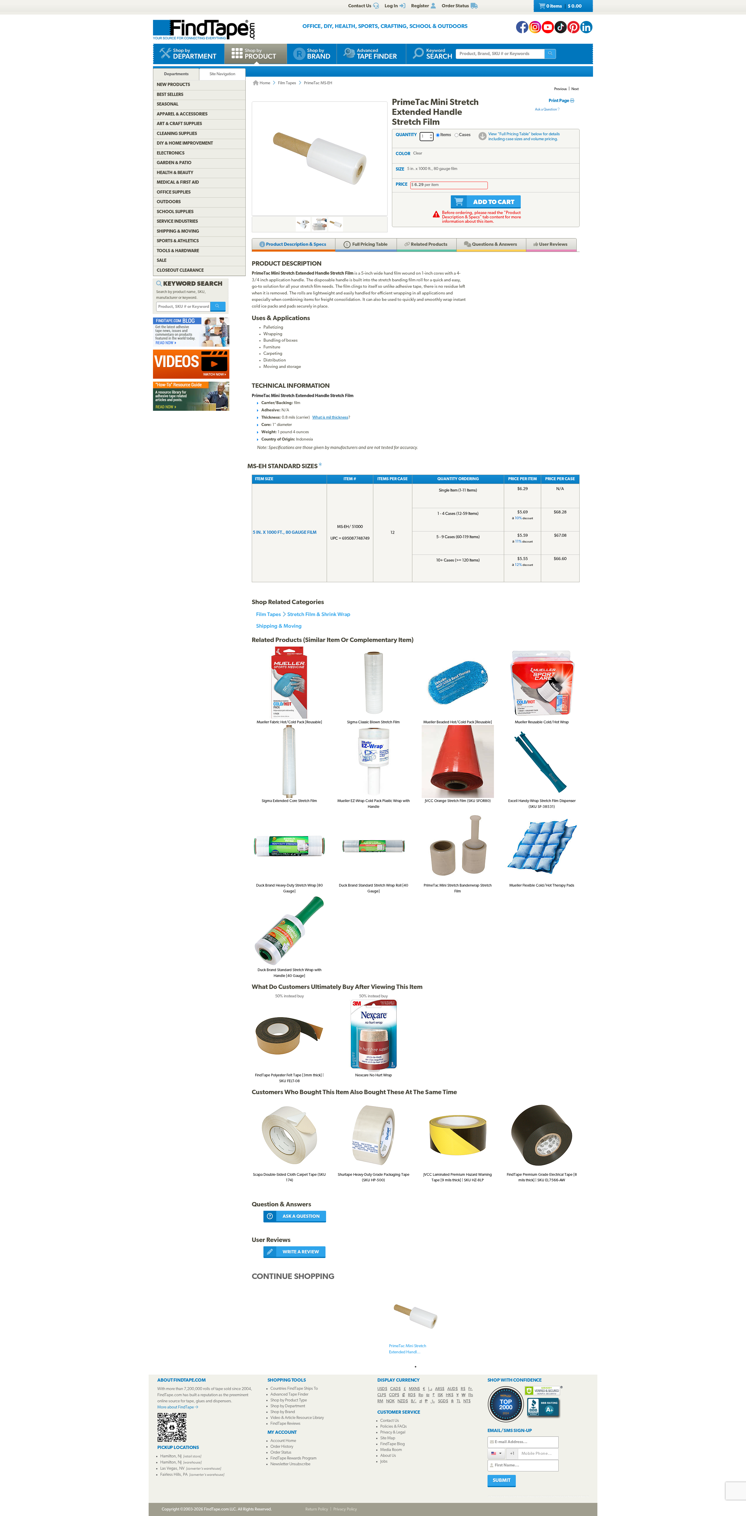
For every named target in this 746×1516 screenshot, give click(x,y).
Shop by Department (287, 1406)
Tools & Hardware (178, 251)
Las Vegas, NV (172, 1468)
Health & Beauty (175, 173)
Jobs (384, 1461)
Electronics (170, 153)
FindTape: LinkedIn (586, 27)
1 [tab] (415, 1367)
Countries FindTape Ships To (294, 1389)
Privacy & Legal (392, 1432)
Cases (465, 135)
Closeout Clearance (180, 271)
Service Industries (177, 222)
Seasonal (167, 104)
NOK (390, 1401)
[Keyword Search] (218, 307)
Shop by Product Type (288, 1400)
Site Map (387, 1438)
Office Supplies (174, 192)
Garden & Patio (174, 163)
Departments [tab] (176, 74)
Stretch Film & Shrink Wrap (318, 614)
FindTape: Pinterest (573, 27)
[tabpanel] (415, 1326)
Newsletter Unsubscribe (290, 1464)
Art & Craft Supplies (179, 124)
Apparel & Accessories (182, 114)
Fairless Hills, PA (174, 1475)
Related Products (428, 244)
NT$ (467, 1401)
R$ (463, 1389)
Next (575, 89)
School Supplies (175, 212)
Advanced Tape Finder (289, 1394)
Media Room (391, 1450)
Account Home (283, 1441)
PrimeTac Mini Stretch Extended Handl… (407, 1349)
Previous (560, 89)
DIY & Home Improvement (185, 143)
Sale (161, 261)
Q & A (494, 244)
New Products (173, 85)
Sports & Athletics (178, 241)
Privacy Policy (345, 1509)
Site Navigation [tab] (222, 74)
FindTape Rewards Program (293, 1458)
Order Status (280, 1452)
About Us (388, 1456)
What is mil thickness (330, 417)
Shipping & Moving (279, 626)
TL (458, 1401)
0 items (564, 6)
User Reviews (552, 244)
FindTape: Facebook (522, 27)
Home (264, 83)
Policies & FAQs (393, 1426)
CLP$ (381, 1395)
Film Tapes (287, 83)
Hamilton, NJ (171, 1456)
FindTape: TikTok (561, 27)
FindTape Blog (392, 1444)
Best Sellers (170, 95)
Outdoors (169, 202)
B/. (413, 1401)
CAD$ (395, 1389)
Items (445, 135)
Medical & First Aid (178, 182)
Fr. (470, 1389)
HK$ (449, 1395)
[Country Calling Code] (496, 1453)
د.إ (430, 1389)
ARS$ (439, 1389)
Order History (281, 1447)
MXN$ (414, 1389)
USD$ (382, 1389)
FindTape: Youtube (548, 27)
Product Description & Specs (295, 244)
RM (380, 1401)
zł (420, 1401)
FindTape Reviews (285, 1424)
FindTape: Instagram (535, 27)
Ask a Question (546, 109)
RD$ (412, 1395)
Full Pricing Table (369, 244)
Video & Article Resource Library (297, 1418)
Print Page (559, 101)
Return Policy (316, 1509)
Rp (420, 1395)
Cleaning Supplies (177, 134)
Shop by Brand (282, 1412)
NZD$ (402, 1401)
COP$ (394, 1395)
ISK (440, 1395)
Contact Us (389, 1421)
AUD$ (452, 1389)
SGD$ (443, 1401)
